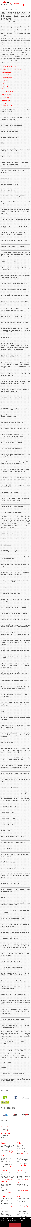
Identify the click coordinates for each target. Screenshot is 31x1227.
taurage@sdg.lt (9, 1179)
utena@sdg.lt (24, 1207)
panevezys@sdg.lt (6, 1192)
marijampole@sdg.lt (6, 1207)
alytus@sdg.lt (24, 1190)
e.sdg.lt (16, 9)
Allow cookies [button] (14, 1225)
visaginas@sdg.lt (25, 1179)
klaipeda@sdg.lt (9, 1166)
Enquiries (20, 7)
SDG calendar (5, 9)
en (27, 1)
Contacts (14, 7)
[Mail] (5, 4)
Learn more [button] (20, 1220)
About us (4, 7)
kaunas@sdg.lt (9, 1152)
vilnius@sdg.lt (24, 1153)
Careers (11, 9)
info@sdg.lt (8, 1131)
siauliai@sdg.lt (24, 1164)
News (9, 7)
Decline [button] (4, 1225)
